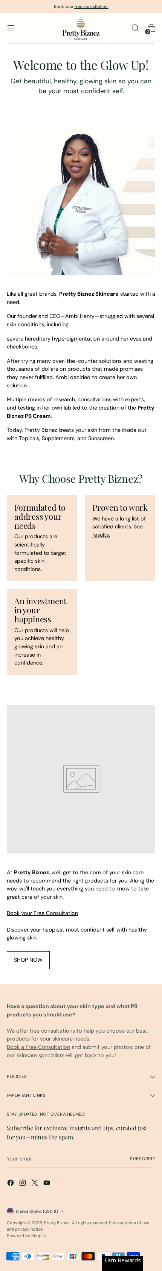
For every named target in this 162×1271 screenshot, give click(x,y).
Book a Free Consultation (38, 1047)
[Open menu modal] (10, 28)
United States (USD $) (37, 1211)
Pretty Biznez (57, 1222)
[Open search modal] (135, 28)
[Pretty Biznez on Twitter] (35, 1184)
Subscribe (142, 1158)
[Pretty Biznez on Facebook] (11, 1184)
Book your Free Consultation (42, 913)
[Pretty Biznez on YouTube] (47, 1184)
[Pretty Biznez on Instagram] (23, 1184)
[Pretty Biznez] (81, 28)
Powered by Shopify (26, 1235)
